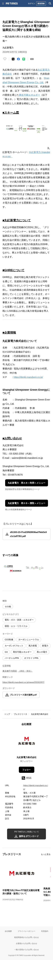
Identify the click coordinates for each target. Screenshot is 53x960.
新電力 (45, 645)
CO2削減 (9, 639)
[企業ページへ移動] (26, 742)
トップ (7, 714)
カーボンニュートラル (28, 639)
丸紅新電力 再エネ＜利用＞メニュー (26, 483)
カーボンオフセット (14, 645)
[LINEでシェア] (23, 59)
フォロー (26, 770)
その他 (8, 606)
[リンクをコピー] (32, 59)
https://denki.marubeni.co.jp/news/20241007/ (23, 682)
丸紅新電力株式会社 (39, 714)
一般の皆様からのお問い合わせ (26, 949)
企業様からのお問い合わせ (26, 943)
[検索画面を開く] (50, 3)
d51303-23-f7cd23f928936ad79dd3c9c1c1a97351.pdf (28, 534)
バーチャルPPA (12, 658)
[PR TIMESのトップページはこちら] (12, 3)
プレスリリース (20, 714)
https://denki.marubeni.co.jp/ (28, 377)
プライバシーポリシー (26, 931)
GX (6, 652)
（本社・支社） (25, 671)
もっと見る (45, 854)
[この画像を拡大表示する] (13, 569)
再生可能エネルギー (29, 95)
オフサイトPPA (31, 658)
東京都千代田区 (10, 671)
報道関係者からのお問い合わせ (26, 937)
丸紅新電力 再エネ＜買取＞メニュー (26, 503)
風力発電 (33, 645)
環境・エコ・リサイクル (16, 626)
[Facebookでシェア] (18, 59)
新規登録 (41, 3)
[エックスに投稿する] (13, 59)
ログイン (31, 3)
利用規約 (44, 931)
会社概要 (8, 931)
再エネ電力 (42, 652)
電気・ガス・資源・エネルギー (19, 620)
